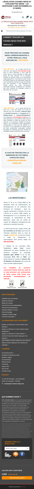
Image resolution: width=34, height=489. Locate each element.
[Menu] (31, 17)
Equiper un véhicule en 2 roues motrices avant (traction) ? (15, 326)
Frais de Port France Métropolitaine (12, 305)
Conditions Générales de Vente (10, 355)
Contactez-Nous (6, 371)
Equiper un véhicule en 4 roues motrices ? (13, 333)
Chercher (22, 17)
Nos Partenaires (6, 359)
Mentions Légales (7, 357)
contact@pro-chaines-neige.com (17, 27)
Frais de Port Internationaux (9, 307)
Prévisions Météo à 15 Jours (10, 310)
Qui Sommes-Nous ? (8, 353)
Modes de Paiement (7, 301)
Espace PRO (5, 366)
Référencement (6, 362)
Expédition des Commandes (10, 298)
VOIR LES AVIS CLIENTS (17, 478)
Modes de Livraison (7, 303)
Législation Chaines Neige (9, 314)
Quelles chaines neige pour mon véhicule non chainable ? (14, 344)
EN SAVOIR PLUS (17, 12)
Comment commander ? (8, 316)
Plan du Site (5, 368)
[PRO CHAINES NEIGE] (6, 17)
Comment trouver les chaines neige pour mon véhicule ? (14, 337)
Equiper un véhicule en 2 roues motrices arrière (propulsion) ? (15, 330)
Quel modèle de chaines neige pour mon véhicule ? (16, 340)
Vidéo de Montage (7, 312)
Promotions (5, 364)
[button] (27, 448)
